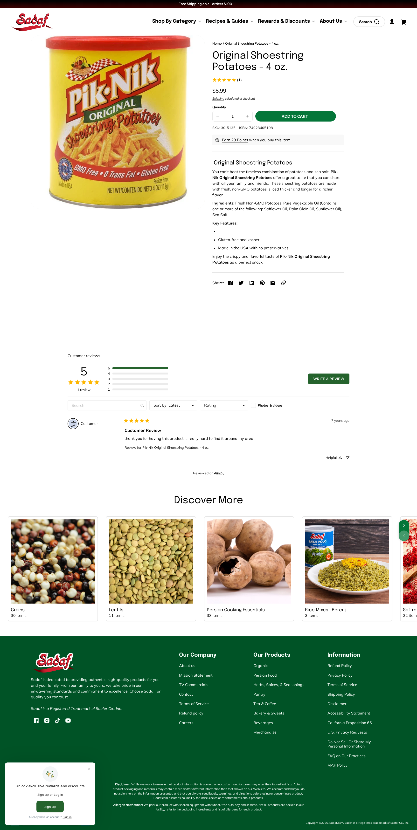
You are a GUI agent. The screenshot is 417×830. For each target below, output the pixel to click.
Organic (260, 665)
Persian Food (265, 675)
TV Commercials (193, 684)
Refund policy (191, 713)
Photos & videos (270, 405)
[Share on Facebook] (230, 283)
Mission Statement (196, 675)
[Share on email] (273, 283)
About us (187, 665)
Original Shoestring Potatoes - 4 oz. (252, 43)
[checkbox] (275, 405)
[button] (369, 21)
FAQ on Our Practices (346, 755)
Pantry (259, 694)
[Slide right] (404, 525)
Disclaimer (337, 703)
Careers (186, 722)
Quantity (219, 107)
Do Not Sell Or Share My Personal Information (349, 743)
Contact (186, 694)
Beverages (263, 722)
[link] (227, 80)
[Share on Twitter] (241, 283)
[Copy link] (283, 283)
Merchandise (265, 732)
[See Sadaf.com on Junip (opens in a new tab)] (219, 473)
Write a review (328, 379)
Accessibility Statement (348, 713)
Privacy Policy (340, 675)
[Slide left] (404, 536)
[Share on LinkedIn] (251, 283)
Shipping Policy (341, 694)
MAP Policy (337, 765)
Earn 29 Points (235, 139)
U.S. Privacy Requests (347, 732)
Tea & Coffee (264, 703)
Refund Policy (339, 665)
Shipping (218, 98)
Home (217, 43)
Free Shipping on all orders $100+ (207, 4)
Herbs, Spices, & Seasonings (278, 684)
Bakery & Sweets (268, 713)
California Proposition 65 (349, 722)
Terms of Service (194, 703)
